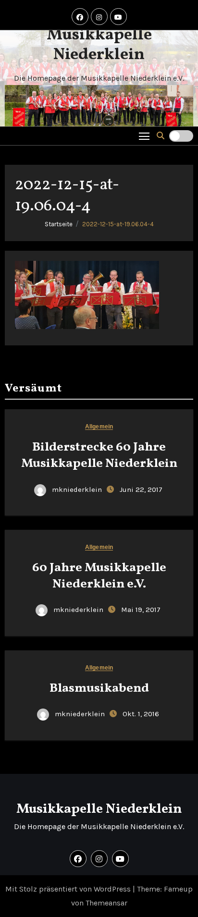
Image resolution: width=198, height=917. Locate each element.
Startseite (59, 224)
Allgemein (99, 427)
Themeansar (106, 902)
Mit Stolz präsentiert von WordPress (69, 888)
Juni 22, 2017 (141, 489)
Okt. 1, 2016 (141, 713)
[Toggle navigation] (144, 136)
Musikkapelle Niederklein (99, 45)
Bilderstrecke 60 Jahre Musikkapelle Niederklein (99, 455)
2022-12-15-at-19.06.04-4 (118, 224)
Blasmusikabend (99, 688)
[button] (160, 135)
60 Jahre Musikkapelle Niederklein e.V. (99, 576)
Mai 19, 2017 (141, 609)
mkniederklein (77, 489)
